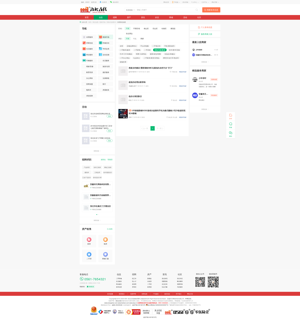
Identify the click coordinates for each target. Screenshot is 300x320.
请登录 (87, 2)
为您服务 (180, 287)
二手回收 (147, 50)
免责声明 (133, 294)
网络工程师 (107, 167)
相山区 (146, 28)
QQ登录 (104, 2)
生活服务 (89, 49)
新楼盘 (149, 278)
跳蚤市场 (102, 22)
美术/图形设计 (107, 172)
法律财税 (106, 78)
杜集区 (164, 28)
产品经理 (87, 167)
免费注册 (94, 2)
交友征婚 (106, 54)
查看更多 (96, 151)
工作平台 (204, 2)
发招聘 (134, 284)
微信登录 (116, 2)
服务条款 (167, 294)
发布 (110, 229)
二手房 (149, 284)
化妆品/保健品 (170, 54)
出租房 (149, 281)
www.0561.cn (138, 299)
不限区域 (136, 28)
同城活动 (106, 43)
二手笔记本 (156, 46)
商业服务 (89, 54)
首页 (87, 17)
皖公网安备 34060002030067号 (158, 305)
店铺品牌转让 (132, 46)
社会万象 (164, 287)
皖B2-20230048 (117, 305)
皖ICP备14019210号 (139, 305)
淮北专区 (180, 278)
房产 (129, 17)
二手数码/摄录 (125, 50)
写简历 (110, 159)
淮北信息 (95, 22)
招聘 (115, 17)
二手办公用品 (125, 58)
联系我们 (122, 294)
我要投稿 (164, 281)
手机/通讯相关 (169, 46)
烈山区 (155, 28)
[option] (97, 197)
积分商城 (185, 2)
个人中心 (194, 2)
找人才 (134, 281)
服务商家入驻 (206, 34)
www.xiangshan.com (111, 303)
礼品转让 (136, 58)
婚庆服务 (106, 72)
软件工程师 (97, 167)
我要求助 (180, 284)
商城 (171, 17)
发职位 (103, 159)
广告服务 (156, 294)
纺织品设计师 (97, 177)
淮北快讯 (164, 278)
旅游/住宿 (106, 66)
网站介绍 (190, 294)
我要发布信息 (212, 9)
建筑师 (87, 172)
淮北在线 (118, 301)
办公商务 (89, 78)
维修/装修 (89, 66)
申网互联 (188, 299)
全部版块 (89, 37)
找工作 (134, 278)
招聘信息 (144, 294)
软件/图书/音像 (174, 50)
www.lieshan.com (123, 303)
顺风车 (88, 90)
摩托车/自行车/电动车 (171, 58)
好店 (157, 17)
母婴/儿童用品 (141, 54)
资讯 (143, 17)
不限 (127, 28)
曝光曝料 (180, 281)
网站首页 (166, 2)
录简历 (134, 287)
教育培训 (89, 72)
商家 (142, 38)
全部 (121, 46)
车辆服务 (89, 60)
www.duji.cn (133, 303)
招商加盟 (89, 84)
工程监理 (97, 172)
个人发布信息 (206, 27)
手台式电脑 (144, 46)
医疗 (104, 84)
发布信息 (119, 287)
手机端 (176, 2)
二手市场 (119, 278)
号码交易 (106, 49)
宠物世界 (123, 62)
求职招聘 (89, 96)
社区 (199, 17)
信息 (101, 17)
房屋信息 (89, 43)
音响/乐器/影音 (111, 22)
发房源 (149, 287)
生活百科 (164, 284)
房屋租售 (106, 90)
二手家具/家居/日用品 (151, 58)
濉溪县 (173, 28)
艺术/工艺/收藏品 (126, 54)
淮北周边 (129, 33)
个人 (135, 38)
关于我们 (178, 294)
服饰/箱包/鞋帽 (155, 54)
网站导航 (214, 2)
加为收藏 (110, 294)
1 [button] (96, 214)
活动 (185, 17)
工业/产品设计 (86, 177)
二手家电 (137, 50)
